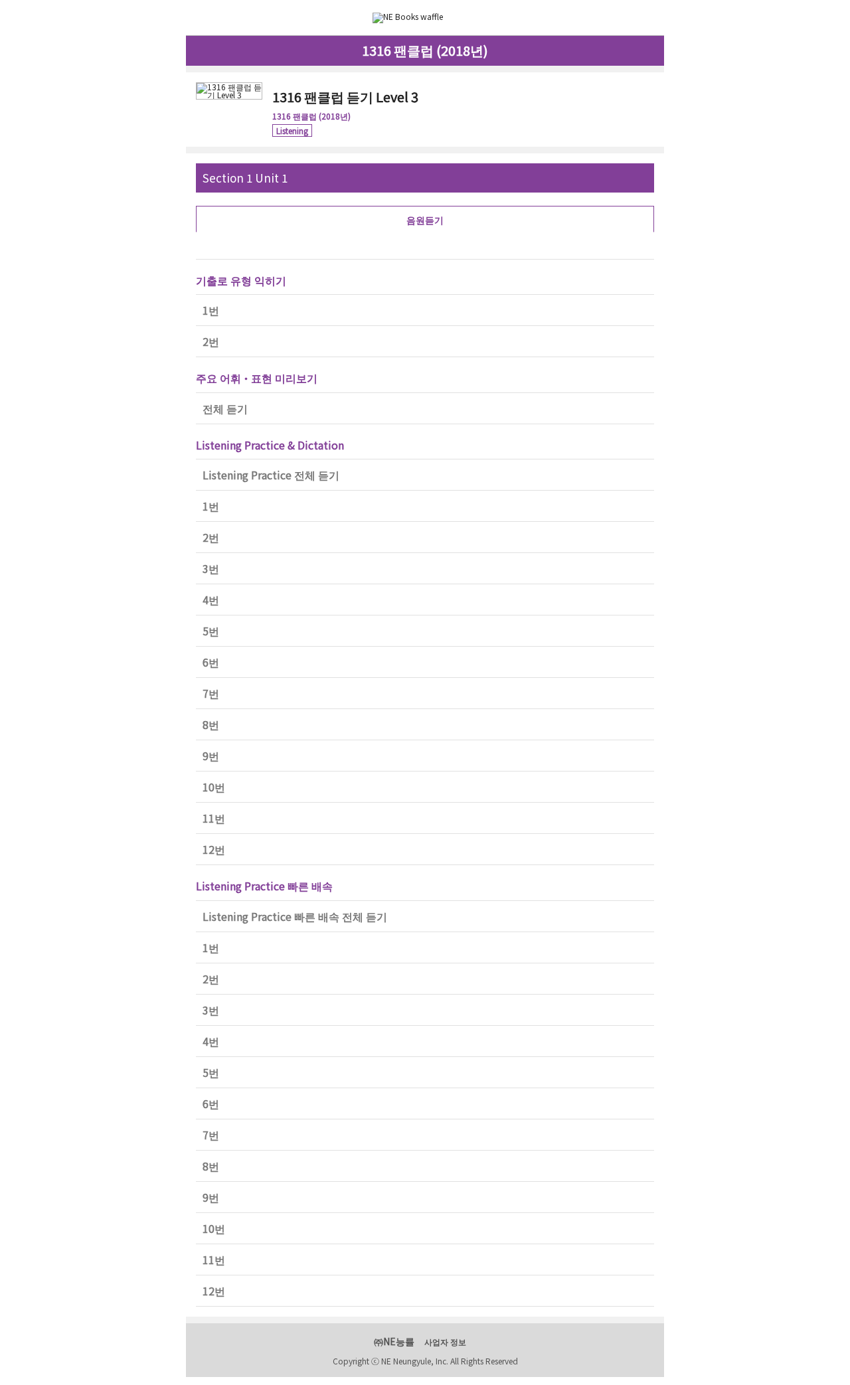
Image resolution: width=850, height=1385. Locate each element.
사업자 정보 (445, 1341)
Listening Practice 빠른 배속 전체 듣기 (295, 916)
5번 (211, 631)
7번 (211, 693)
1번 (211, 310)
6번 (211, 662)
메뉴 (649, 16)
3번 (211, 568)
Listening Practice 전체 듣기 (271, 475)
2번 (211, 341)
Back (202, 18)
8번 (211, 724)
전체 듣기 (225, 408)
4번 (211, 600)
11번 (214, 818)
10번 (214, 787)
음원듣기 (425, 219)
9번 (211, 756)
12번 (214, 849)
